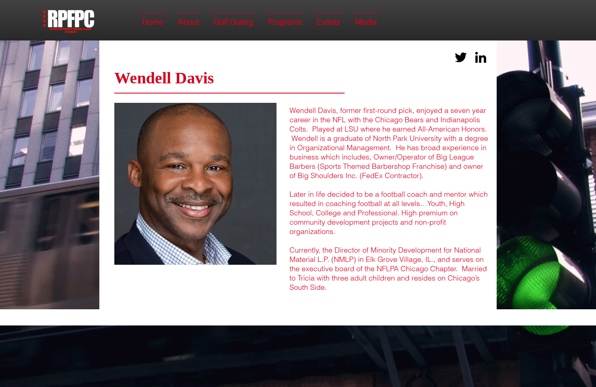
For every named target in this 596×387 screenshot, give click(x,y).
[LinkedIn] (481, 57)
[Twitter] (461, 57)
